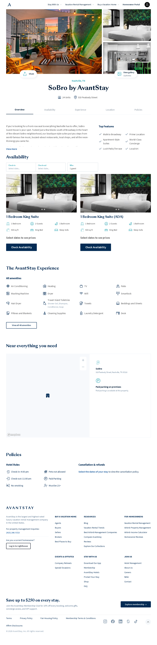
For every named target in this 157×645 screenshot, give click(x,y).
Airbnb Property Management (137, 527)
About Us (128, 567)
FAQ (85, 586)
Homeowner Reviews (133, 537)
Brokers (58, 537)
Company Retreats (63, 563)
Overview (20, 109)
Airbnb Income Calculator (135, 532)
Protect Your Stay (91, 577)
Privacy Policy (26, 618)
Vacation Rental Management (78, 4)
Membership (89, 567)
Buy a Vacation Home (107, 4)
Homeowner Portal (131, 4)
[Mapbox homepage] (14, 435)
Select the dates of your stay (93, 471)
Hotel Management (133, 563)
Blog (86, 523)
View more (11, 148)
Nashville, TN (78, 80)
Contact (127, 581)
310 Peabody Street (87, 97)
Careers (127, 572)
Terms (9, 618)
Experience (80, 109)
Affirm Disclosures (14, 625)
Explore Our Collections (94, 546)
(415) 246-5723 (13, 532)
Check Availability (21, 247)
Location (110, 109)
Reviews (87, 541)
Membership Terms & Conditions (81, 618)
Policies (138, 109)
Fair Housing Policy (49, 618)
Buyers (58, 527)
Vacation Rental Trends (94, 527)
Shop (86, 581)
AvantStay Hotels (91, 572)
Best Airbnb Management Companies (100, 532)
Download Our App (92, 563)
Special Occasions (63, 567)
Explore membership (136, 604)
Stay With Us (53, 4)
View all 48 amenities (21, 325)
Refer (126, 577)
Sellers (58, 532)
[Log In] (147, 5)
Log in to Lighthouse (18, 546)
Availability (49, 109)
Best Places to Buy (63, 541)
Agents (58, 523)
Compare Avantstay (93, 537)
